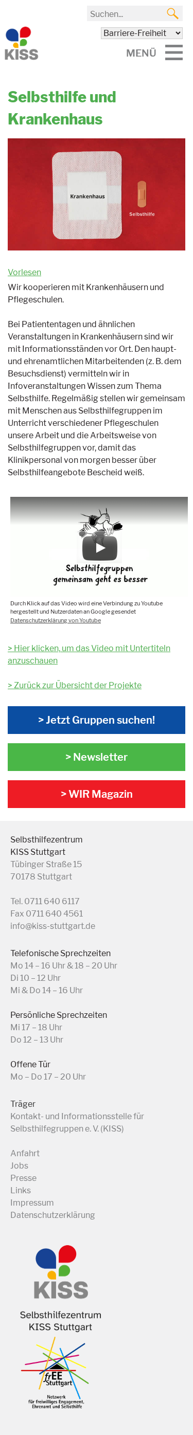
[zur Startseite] (20, 58)
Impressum (32, 1203)
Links (20, 1190)
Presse (23, 1178)
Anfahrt (25, 1153)
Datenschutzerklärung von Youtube (55, 620)
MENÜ (141, 53)
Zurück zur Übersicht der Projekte (78, 685)
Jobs (19, 1166)
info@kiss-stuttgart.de (52, 926)
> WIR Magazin (97, 794)
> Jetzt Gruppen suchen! (96, 720)
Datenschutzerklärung (52, 1215)
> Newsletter (96, 757)
